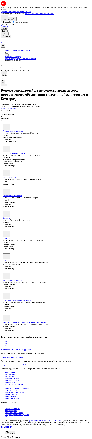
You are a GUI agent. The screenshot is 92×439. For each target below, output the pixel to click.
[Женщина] (6, 192)
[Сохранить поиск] (3, 82)
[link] (5, 33)
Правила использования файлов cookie (39, 14)
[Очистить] (4, 73)
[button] (3, 39)
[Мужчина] (6, 127)
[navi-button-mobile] (3, 46)
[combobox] (11, 68)
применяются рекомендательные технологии (45, 421)
